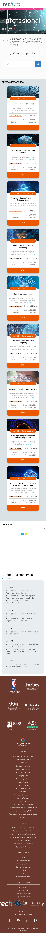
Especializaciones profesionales (23, 844)
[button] (3, 20)
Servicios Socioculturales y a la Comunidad (23, 808)
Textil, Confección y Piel (23, 811)
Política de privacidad (23, 861)
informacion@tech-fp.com (23, 914)
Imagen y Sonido (23, 785)
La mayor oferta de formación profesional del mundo (22, 9)
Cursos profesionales (23, 847)
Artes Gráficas (23, 763)
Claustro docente (23, 890)
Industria (23, 792)
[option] (23, 21)
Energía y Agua (23, 776)
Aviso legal (23, 857)
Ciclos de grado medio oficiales (23, 831)
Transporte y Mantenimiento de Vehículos (23, 814)
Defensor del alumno (23, 867)
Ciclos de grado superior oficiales (23, 828)
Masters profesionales (23, 840)
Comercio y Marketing (23, 766)
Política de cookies (23, 864)
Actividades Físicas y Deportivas (23, 756)
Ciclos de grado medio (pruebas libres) (23, 837)
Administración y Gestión (23, 760)
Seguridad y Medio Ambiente (23, 804)
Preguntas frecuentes (23, 897)
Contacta (23, 870)
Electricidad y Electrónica (23, 772)
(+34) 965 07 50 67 (23, 911)
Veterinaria (23, 817)
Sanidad (23, 801)
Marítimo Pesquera (23, 798)
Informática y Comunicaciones (23, 795)
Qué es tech (23, 887)
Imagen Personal (23, 782)
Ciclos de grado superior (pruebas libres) (23, 834)
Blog (23, 873)
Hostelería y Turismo (23, 779)
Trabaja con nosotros (23, 877)
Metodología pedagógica (23, 893)
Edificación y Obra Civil (23, 769)
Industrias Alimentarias (23, 788)
